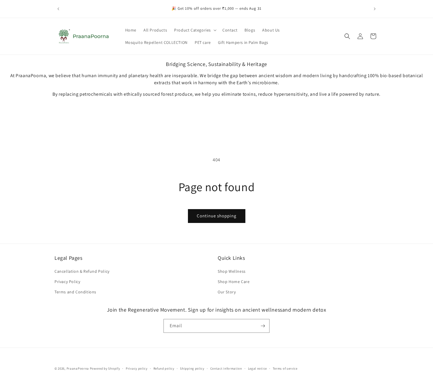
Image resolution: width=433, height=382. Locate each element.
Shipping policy (192, 368)
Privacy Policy (67, 281)
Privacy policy (137, 368)
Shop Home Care (233, 281)
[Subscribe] (262, 326)
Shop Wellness (232, 271)
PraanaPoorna (78, 368)
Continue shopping (217, 216)
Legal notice (257, 368)
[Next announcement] (374, 9)
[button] (195, 30)
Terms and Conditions (75, 292)
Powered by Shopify (105, 368)
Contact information (226, 368)
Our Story (227, 292)
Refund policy (163, 368)
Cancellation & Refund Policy (82, 271)
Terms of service (285, 368)
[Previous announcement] (58, 9)
